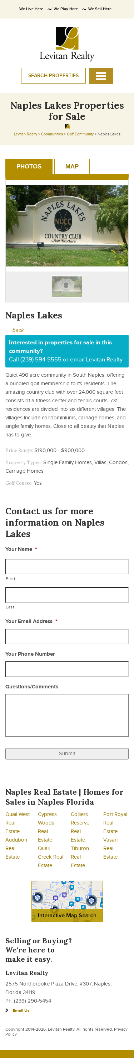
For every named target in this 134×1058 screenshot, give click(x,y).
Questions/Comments (31, 686)
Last (10, 607)
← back (14, 330)
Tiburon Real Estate (80, 857)
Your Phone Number (30, 654)
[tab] (29, 166)
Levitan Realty (25, 134)
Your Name (21, 549)
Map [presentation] (72, 166)
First (10, 578)
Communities (52, 134)
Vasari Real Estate (110, 848)
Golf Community (80, 134)
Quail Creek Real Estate (50, 857)
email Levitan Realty (96, 359)
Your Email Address (31, 621)
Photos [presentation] (28, 166)
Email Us (21, 1010)
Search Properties (53, 75)
